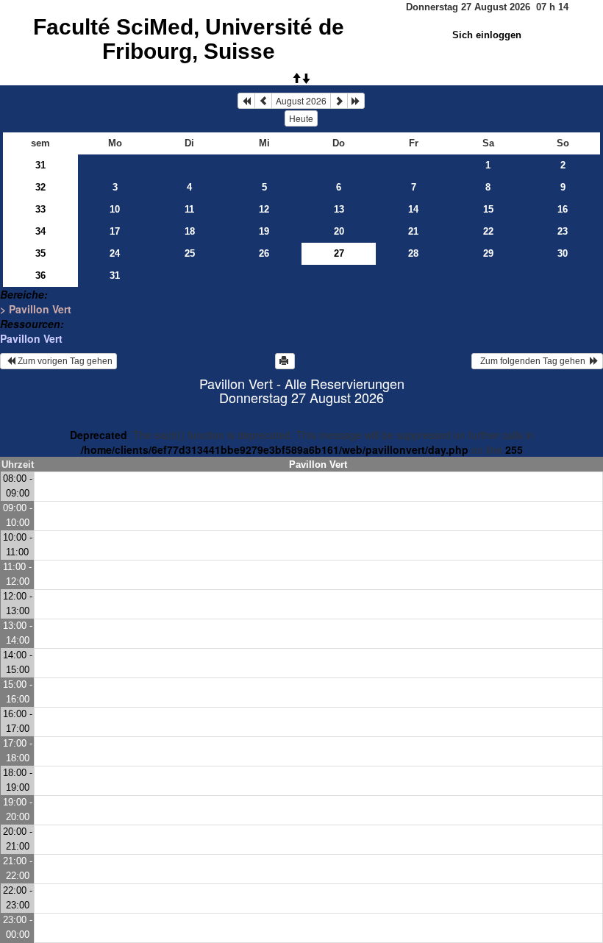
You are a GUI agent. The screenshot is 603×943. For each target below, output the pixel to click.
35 (40, 253)
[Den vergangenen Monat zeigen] (263, 101)
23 (562, 231)
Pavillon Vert (31, 338)
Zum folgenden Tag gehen (533, 361)
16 (562, 209)
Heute (301, 118)
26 (264, 253)
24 (115, 253)
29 (488, 253)
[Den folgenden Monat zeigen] (339, 101)
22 (488, 231)
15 (488, 209)
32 (40, 187)
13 (339, 209)
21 (413, 231)
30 (562, 253)
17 (115, 231)
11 (189, 209)
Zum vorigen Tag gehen (64, 361)
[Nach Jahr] (356, 101)
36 (40, 275)
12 (264, 209)
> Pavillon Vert (35, 309)
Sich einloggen (486, 34)
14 (413, 209)
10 (115, 209)
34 (40, 231)
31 (40, 165)
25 (190, 253)
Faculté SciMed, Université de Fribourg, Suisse (188, 39)
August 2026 (301, 100)
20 (339, 231)
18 (190, 231)
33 (40, 209)
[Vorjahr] (246, 101)
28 (413, 253)
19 (264, 231)
